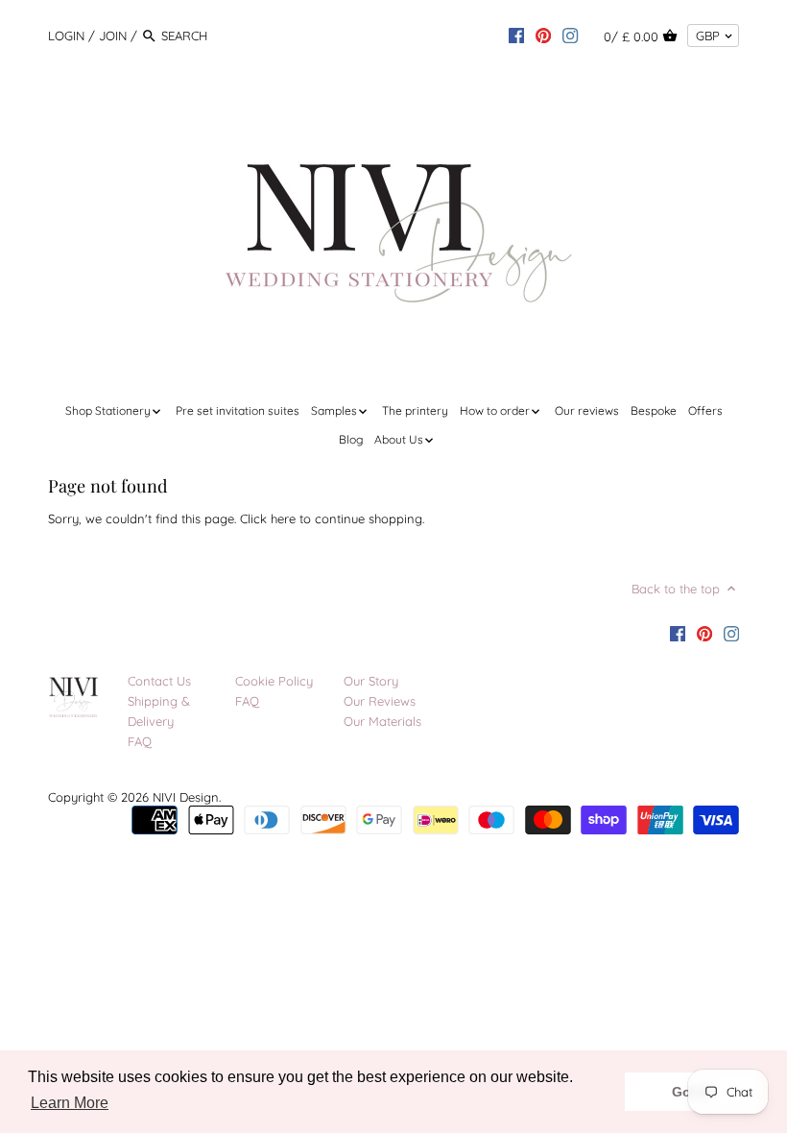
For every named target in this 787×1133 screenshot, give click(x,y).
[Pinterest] (543, 34)
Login (66, 35)
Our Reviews (380, 701)
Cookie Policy (274, 680)
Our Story (371, 680)
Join (113, 35)
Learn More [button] (69, 1103)
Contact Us (159, 680)
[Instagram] (570, 34)
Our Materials (382, 721)
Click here (268, 518)
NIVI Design (186, 797)
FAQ (140, 741)
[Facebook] (516, 34)
